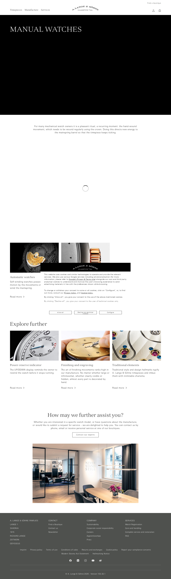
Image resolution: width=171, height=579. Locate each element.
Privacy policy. (70, 293)
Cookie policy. (87, 293)
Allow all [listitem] (60, 312)
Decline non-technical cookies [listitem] (85, 313)
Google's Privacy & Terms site (82, 279)
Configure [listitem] (110, 312)
